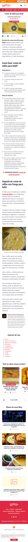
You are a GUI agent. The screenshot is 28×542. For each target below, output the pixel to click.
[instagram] (16, 517)
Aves (19, 10)
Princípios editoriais (14, 513)
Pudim (7, 354)
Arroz (6, 339)
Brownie (7, 344)
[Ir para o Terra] (4, 1)
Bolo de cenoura (10, 341)
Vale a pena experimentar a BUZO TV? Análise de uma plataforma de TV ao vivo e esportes (14, 425)
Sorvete (7, 356)
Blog (7, 509)
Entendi (14, 539)
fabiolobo (14, 532)
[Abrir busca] (25, 5)
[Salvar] (18, 368)
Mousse (7, 349)
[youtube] (13, 516)
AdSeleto (24, 521)
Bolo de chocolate (11, 342)
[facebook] (11, 517)
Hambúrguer (9, 348)
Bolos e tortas (8, 10)
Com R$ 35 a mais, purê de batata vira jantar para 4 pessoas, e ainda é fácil (14, 447)
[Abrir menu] (21, 5)
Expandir (24, 400)
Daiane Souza (20, 314)
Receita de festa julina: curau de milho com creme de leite (11, 388)
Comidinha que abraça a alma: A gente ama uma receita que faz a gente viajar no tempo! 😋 (14, 491)
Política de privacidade (11, 537)
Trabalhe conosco (20, 511)
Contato (12, 509)
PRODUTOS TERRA (22, 1)
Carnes (15, 10)
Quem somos (18, 509)
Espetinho (8, 346)
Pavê (6, 353)
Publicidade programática (8, 521)
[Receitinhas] (6, 5)
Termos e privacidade (8, 511)
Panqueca (8, 351)
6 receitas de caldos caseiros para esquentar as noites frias (14, 468)
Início (10, 21)
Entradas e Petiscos (15, 21)
